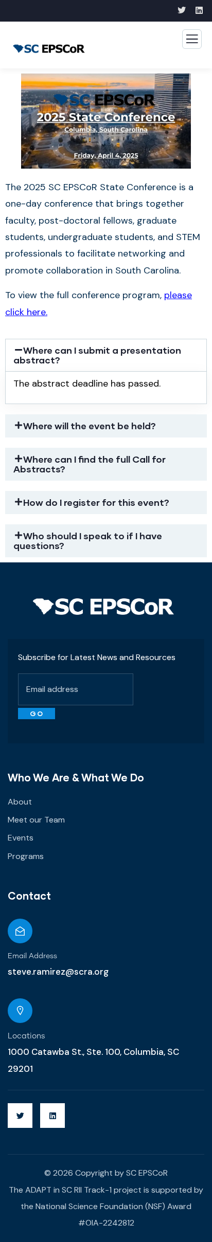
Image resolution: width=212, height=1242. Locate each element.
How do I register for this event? (96, 502)
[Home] (103, 606)
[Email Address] (20, 931)
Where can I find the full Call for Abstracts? (89, 463)
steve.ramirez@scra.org (58, 971)
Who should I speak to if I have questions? (87, 540)
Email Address (32, 956)
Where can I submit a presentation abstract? (97, 355)
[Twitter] (20, 1115)
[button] (106, 355)
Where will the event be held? (89, 425)
